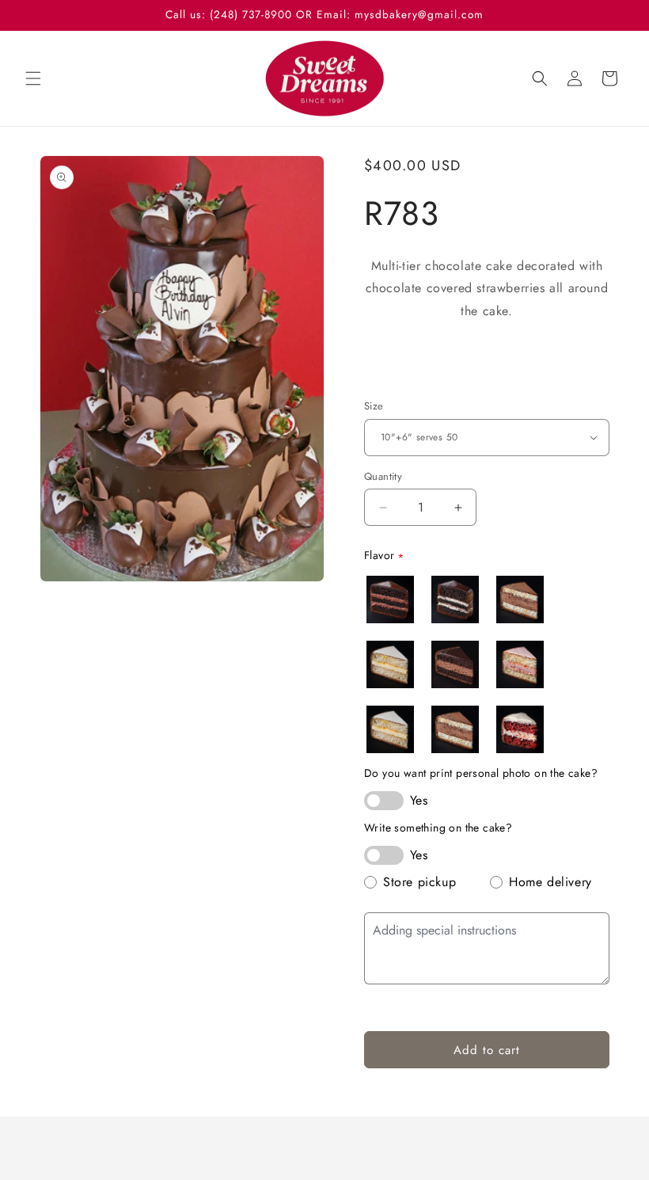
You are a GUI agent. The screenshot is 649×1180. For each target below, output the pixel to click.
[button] (33, 78)
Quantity (383, 476)
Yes (418, 800)
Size (374, 405)
